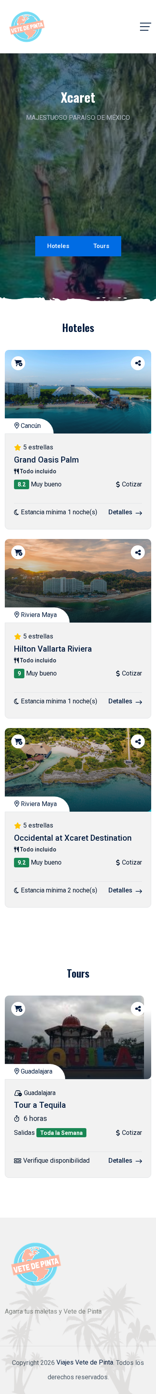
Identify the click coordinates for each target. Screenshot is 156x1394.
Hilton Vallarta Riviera (53, 649)
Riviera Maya (38, 615)
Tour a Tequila (40, 1105)
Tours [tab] (101, 246)
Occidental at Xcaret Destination (73, 838)
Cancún (30, 426)
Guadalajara (35, 1071)
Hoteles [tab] (58, 246)
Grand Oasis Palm (46, 460)
